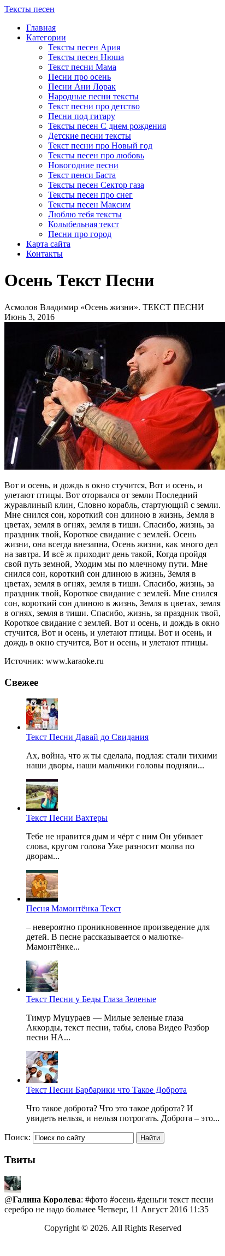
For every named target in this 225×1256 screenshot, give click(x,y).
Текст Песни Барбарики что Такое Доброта (106, 1089)
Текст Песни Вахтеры (67, 817)
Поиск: (17, 1137)
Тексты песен (29, 9)
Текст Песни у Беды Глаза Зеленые (91, 999)
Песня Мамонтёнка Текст (73, 908)
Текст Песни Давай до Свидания (87, 737)
